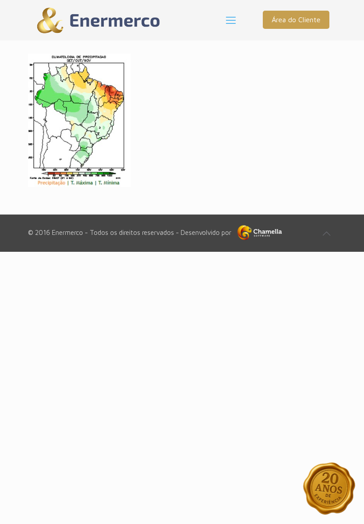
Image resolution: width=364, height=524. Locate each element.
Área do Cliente (296, 20)
